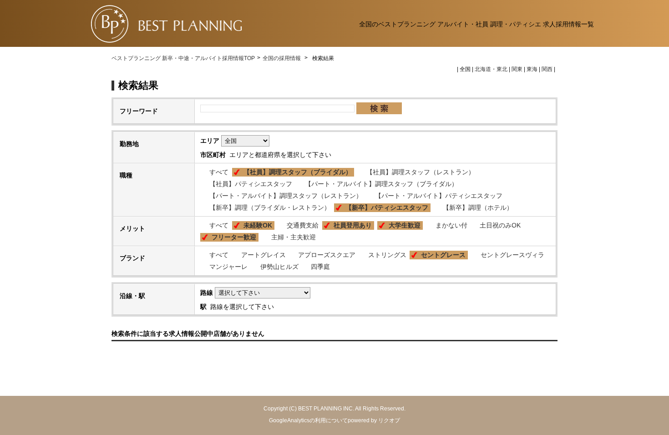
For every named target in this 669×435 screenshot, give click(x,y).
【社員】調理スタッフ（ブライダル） (297, 172)
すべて (218, 172)
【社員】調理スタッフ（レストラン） (420, 172)
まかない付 (451, 225)
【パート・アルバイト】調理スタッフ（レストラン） (285, 195)
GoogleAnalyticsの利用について (308, 420)
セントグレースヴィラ (512, 254)
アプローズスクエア (326, 254)
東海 (532, 69)
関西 (547, 69)
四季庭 (320, 266)
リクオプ (389, 420)
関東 (517, 69)
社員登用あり (353, 225)
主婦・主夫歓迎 (293, 237)
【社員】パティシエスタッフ (250, 183)
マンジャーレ (228, 266)
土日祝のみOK (500, 225)
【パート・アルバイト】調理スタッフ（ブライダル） (381, 183)
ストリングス (387, 254)
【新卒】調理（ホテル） (478, 207)
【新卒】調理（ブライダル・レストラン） (269, 207)
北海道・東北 (491, 69)
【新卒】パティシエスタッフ (386, 207)
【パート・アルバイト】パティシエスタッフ (438, 195)
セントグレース (443, 254)
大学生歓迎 (405, 225)
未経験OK (257, 225)
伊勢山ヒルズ (279, 266)
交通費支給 (303, 225)
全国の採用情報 (282, 58)
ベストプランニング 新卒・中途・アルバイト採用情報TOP (183, 58)
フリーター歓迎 (234, 237)
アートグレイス (263, 254)
